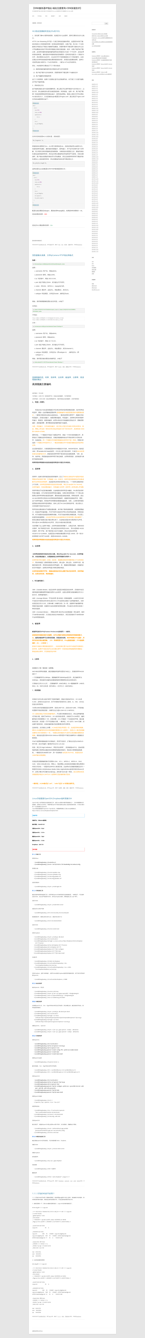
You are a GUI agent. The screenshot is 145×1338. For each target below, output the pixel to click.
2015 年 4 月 (95, 241)
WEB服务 (94, 267)
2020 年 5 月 (95, 122)
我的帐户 (53, 16)
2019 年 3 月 (95, 150)
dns (50, 1316)
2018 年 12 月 (95, 156)
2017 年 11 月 (95, 181)
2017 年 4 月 (95, 195)
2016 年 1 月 (95, 223)
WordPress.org (95, 289)
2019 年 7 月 (95, 142)
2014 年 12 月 (95, 249)
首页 (33, 16)
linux (50, 788)
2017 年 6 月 (95, 191)
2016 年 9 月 (95, 209)
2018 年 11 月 (95, 158)
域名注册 (94, 269)
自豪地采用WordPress (37, 1331)
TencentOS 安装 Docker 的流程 (99, 34)
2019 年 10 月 (95, 136)
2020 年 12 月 (95, 108)
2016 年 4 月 (95, 217)
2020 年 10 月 (95, 112)
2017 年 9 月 (95, 185)
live (62, 244)
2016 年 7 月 (95, 213)
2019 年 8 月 (95, 140)
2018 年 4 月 (95, 171)
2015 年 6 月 (95, 237)
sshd (74, 1181)
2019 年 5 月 (95, 146)
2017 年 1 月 (95, 201)
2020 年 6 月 (95, 120)
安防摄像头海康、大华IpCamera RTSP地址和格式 (52, 255)
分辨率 (60, 788)
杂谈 (50, 244)
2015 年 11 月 (95, 227)
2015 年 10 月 (95, 229)
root (71, 1181)
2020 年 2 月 (95, 128)
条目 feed (94, 285)
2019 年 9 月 (95, 138)
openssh (67, 1181)
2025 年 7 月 (95, 88)
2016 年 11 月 (95, 205)
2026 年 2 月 (95, 84)
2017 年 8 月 (95, 187)
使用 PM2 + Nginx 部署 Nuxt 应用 (100, 36)
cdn (93, 261)
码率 (67, 788)
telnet (78, 1181)
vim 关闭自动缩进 (96, 46)
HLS (59, 244)
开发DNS (67, 1316)
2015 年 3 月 (95, 243)
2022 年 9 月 (95, 96)
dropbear (61, 1181)
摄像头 (67, 366)
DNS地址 (40, 16)
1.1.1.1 (59, 1316)
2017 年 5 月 (95, 193)
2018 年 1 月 (95, 177)
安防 (64, 366)
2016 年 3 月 (95, 219)
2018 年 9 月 (95, 160)
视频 (71, 788)
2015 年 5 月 (95, 239)
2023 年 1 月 (95, 94)
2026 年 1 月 (95, 86)
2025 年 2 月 (95, 90)
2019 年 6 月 (95, 144)
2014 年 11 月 (95, 251)
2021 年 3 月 (95, 104)
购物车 (65, 16)
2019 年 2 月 (95, 152)
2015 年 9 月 (95, 231)
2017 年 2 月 (95, 199)
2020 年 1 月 (95, 130)
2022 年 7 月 (95, 98)
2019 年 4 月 (95, 148)
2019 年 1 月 (95, 154)
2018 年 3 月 (95, 173)
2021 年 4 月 (95, 102)
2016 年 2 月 (95, 221)
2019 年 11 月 (95, 134)
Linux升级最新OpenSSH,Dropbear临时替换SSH (52, 798)
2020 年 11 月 (95, 110)
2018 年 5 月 (95, 169)
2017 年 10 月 (95, 183)
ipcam (59, 366)
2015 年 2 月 (95, 245)
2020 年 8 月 (95, 116)
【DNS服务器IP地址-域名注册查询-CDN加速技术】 (57, 8)
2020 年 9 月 (95, 114)
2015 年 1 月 (95, 247)
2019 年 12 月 (95, 132)
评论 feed (94, 287)
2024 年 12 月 (95, 92)
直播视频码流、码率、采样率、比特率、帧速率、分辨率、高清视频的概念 (58, 378)
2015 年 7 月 (95, 235)
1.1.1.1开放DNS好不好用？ (43, 1193)
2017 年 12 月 (95, 179)
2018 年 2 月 (95, 175)
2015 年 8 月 (95, 233)
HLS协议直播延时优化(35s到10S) (46, 31)
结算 (60, 16)
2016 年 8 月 (95, 211)
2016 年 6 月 (95, 215)
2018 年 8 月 (95, 163)
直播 (69, 244)
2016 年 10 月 (95, 207)
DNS (63, 1316)
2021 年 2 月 (95, 106)
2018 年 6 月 (95, 167)
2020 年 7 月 (95, 118)
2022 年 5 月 (95, 100)
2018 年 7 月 (95, 165)
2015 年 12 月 (95, 225)
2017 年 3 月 (95, 197)
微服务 (93, 271)
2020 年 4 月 (95, 124)
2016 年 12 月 (95, 203)
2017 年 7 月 (95, 189)
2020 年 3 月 (95, 126)
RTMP (65, 244)
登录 (93, 283)
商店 (46, 16)
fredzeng (79, 244)
